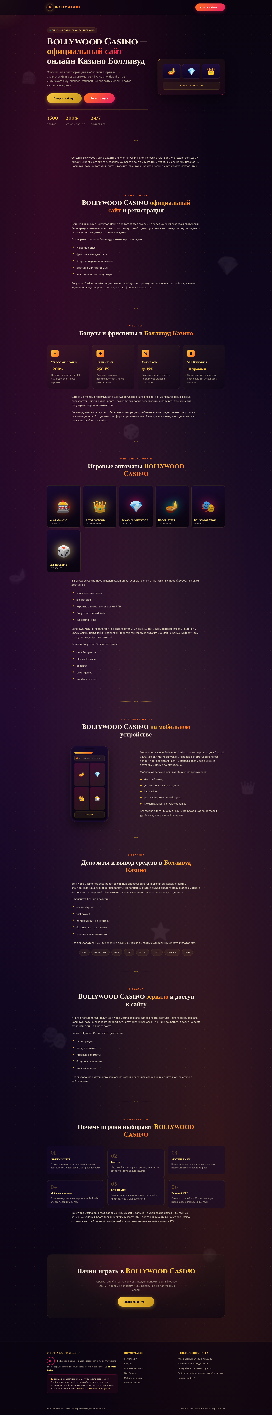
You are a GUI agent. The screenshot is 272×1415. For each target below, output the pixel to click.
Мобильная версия (134, 1378)
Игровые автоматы (134, 1368)
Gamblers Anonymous (99, 1388)
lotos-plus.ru (82, 1388)
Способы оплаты (132, 1382)
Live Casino (130, 1373)
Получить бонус (64, 98)
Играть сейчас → (210, 7)
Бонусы (128, 1363)
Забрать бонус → (136, 1301)
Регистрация (99, 98)
